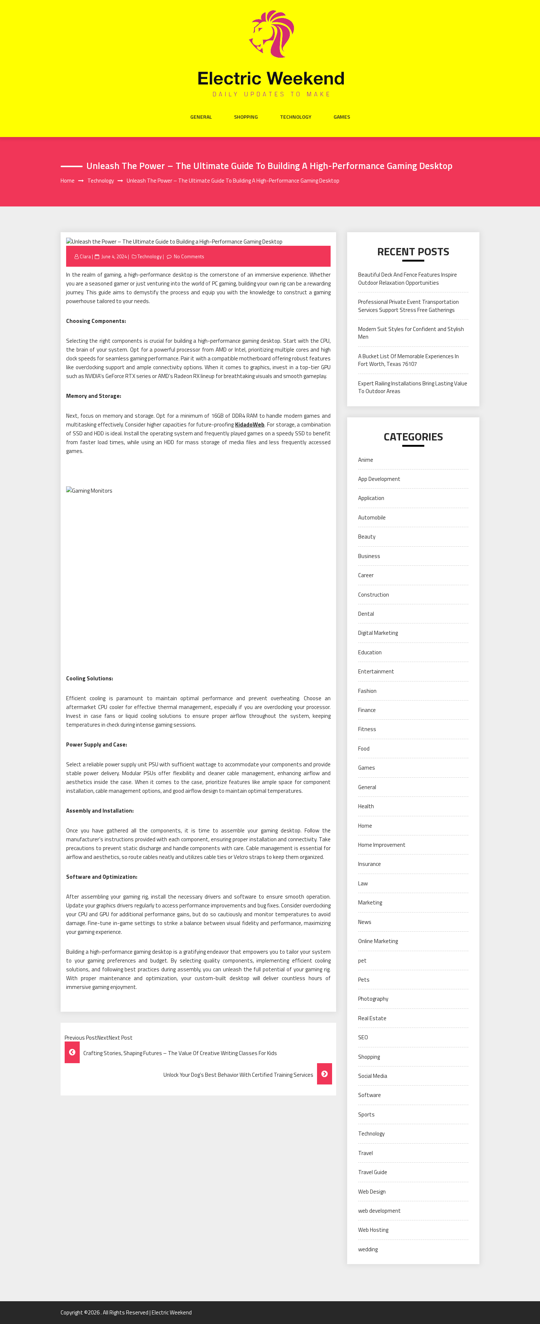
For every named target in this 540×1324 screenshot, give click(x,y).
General (201, 116)
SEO (363, 1037)
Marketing (370, 902)
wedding (368, 1249)
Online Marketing (378, 941)
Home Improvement (382, 845)
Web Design (372, 1191)
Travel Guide (372, 1172)
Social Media (372, 1076)
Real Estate (372, 1018)
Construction (373, 594)
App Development (379, 479)
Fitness (367, 729)
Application (371, 498)
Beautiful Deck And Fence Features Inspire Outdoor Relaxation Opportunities (407, 278)
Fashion (367, 691)
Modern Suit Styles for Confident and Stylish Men (411, 333)
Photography (373, 998)
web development (379, 1210)
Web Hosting (373, 1230)
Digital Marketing (378, 633)
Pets (364, 979)
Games (342, 116)
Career (366, 575)
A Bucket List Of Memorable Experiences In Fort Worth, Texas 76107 (408, 360)
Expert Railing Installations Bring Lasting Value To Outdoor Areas (412, 387)
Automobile (372, 517)
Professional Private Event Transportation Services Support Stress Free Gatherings (408, 306)
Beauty (366, 536)
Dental (366, 613)
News (364, 922)
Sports (366, 1114)
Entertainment (376, 671)
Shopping (246, 116)
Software (369, 1095)
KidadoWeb (249, 424)
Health (366, 806)
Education (370, 652)
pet (362, 960)
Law (363, 883)
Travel (365, 1153)
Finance (367, 710)
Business (369, 556)
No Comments (189, 256)
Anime (365, 460)
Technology (296, 116)
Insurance (369, 864)
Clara (85, 256)
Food (364, 748)
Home (365, 825)
